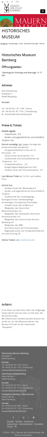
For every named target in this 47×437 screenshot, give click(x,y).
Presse (10, 426)
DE (2, 2)
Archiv (21, 44)
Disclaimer (38, 424)
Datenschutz (12, 424)
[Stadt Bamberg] (17, 2)
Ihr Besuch (4, 44)
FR (12, 2)
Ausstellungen (13, 44)
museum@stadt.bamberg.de (14, 370)
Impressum (29, 421)
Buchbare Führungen (31, 44)
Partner (42, 44)
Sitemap (18, 421)
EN (7, 2)
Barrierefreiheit (26, 424)
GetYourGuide (28, 240)
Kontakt (10, 421)
